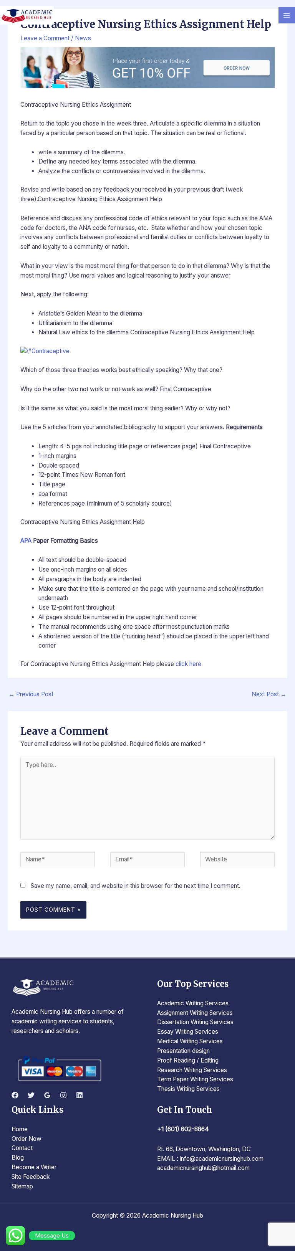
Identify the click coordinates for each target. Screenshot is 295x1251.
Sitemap (22, 1186)
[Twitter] (31, 1095)
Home (20, 1129)
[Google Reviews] (47, 1095)
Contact (22, 1148)
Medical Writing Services (190, 1041)
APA (25, 540)
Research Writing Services (192, 1070)
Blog (18, 1157)
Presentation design (183, 1050)
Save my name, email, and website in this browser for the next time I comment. (135, 885)
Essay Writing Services (187, 1031)
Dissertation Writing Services (195, 1022)
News (83, 38)
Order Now (26, 1138)
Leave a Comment (45, 38)
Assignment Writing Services (195, 1012)
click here (188, 664)
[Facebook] (15, 1095)
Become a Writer (34, 1167)
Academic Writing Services (193, 1003)
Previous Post (30, 694)
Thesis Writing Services (188, 1088)
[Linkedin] (79, 1095)
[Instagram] (63, 1095)
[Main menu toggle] (286, 15)
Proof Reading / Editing (188, 1060)
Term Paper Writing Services (195, 1079)
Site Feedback (31, 1176)
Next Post (269, 694)
